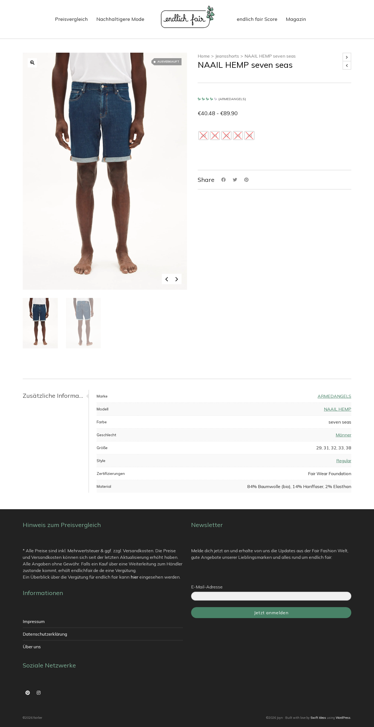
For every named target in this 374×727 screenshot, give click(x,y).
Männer (343, 435)
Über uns (32, 646)
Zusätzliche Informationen (54, 395)
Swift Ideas (318, 718)
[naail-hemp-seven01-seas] (32, 62)
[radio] (203, 135)
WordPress (343, 718)
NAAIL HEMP (337, 409)
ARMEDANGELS (232, 99)
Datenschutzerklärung (45, 634)
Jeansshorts (227, 56)
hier (134, 577)
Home (204, 56)
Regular (343, 460)
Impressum (34, 621)
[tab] (55, 395)
